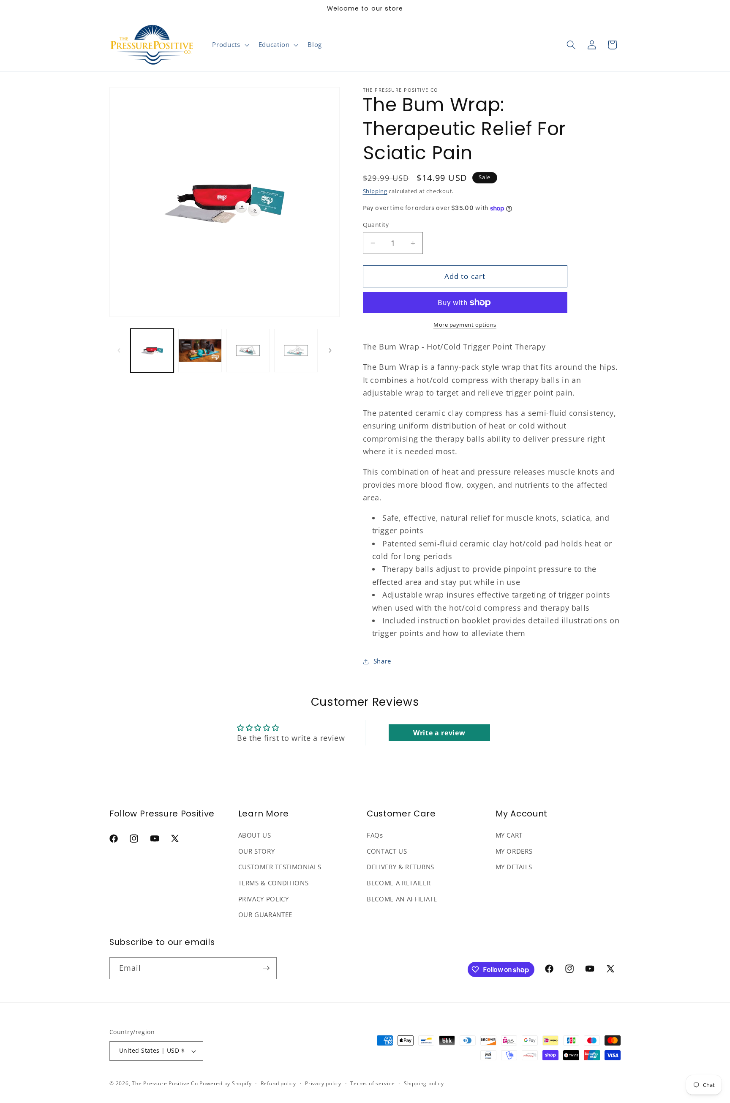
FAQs (375, 835)
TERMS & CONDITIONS (273, 883)
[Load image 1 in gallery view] (152, 350)
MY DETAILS (514, 867)
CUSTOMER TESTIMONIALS (279, 867)
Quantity (376, 225)
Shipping (375, 191)
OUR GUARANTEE (265, 914)
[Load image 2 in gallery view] (200, 350)
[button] (230, 45)
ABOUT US (254, 835)
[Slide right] (330, 350)
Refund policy (278, 1083)
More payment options (464, 324)
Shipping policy (424, 1083)
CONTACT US (387, 851)
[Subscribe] (266, 968)
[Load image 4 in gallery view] (296, 350)
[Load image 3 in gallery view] (248, 350)
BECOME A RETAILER (398, 883)
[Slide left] (118, 350)
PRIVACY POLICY (263, 899)
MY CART (509, 835)
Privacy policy (323, 1083)
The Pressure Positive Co (165, 1083)
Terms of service (372, 1083)
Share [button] (382, 661)
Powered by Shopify (225, 1083)
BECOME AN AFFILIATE (402, 899)
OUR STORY (256, 851)
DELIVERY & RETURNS (400, 867)
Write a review (439, 732)
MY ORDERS (514, 851)
